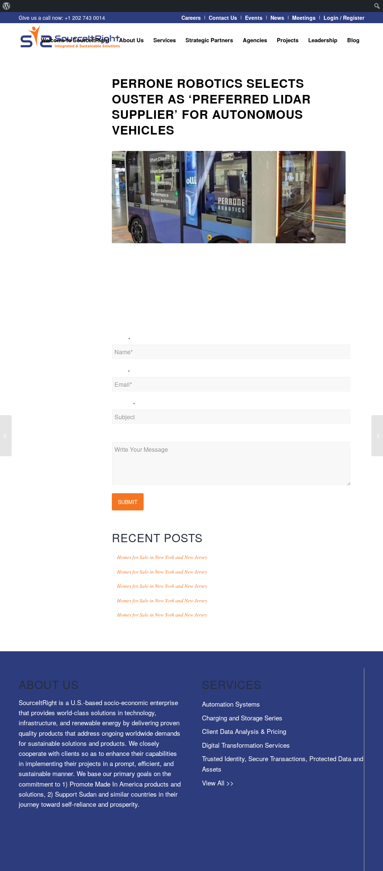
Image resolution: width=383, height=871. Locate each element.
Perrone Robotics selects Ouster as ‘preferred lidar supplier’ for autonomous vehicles (211, 106)
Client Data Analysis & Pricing (244, 731)
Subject (123, 404)
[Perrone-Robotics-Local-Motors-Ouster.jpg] (229, 197)
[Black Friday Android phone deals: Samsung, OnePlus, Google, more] (377, 435)
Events (254, 17)
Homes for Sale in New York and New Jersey (162, 556)
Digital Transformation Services (246, 745)
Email (121, 372)
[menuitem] (6, 6)
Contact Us (223, 17)
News (277, 17)
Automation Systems (231, 703)
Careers (191, 17)
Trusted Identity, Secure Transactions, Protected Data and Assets (282, 763)
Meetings (304, 17)
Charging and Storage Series (242, 717)
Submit (128, 502)
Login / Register (344, 17)
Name (121, 339)
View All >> (218, 782)
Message (123, 437)
